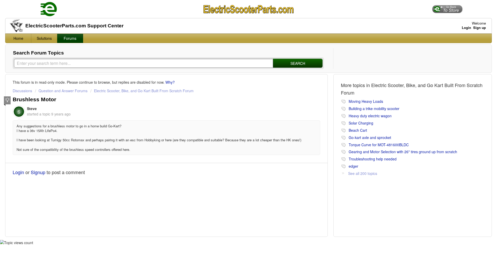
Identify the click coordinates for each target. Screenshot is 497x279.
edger (353, 166)
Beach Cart (358, 130)
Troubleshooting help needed (373, 158)
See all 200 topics (362, 173)
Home (18, 38)
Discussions (22, 90)
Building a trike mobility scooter (374, 108)
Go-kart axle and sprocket (370, 137)
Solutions (44, 38)
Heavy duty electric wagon (370, 115)
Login (18, 172)
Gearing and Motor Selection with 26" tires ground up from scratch (403, 151)
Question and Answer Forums (63, 90)
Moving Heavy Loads (366, 101)
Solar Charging (361, 123)
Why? (170, 82)
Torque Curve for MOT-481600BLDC (379, 144)
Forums (70, 38)
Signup (38, 172)
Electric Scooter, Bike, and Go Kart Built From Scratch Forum (144, 90)
